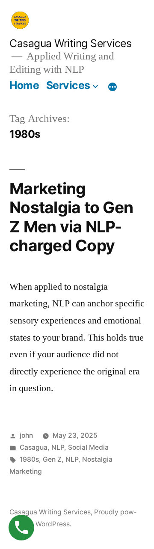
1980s (29, 459)
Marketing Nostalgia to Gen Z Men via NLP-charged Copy (71, 217)
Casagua (33, 447)
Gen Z (52, 459)
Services (68, 85)
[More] (112, 87)
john (26, 435)
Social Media (88, 447)
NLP (57, 447)
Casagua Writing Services (70, 43)
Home (24, 85)
